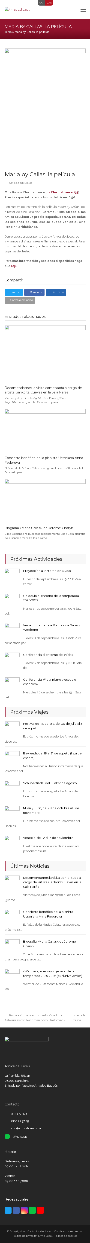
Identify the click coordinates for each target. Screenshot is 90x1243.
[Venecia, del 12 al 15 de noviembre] (12, 843)
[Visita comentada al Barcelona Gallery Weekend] (12, 630)
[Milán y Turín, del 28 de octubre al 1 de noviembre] (12, 813)
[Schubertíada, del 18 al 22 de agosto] (12, 788)
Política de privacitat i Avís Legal (32, 1235)
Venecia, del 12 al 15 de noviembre (48, 838)
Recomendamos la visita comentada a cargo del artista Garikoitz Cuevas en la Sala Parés (44, 390)
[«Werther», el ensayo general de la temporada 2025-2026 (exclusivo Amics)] (12, 976)
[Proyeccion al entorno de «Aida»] (12, 576)
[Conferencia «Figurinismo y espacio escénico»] (12, 684)
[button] (83, 9)
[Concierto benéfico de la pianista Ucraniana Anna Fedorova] (45, 430)
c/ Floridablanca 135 (62, 192)
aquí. (14, 266)
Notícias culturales (20, 182)
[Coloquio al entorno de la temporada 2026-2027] (12, 601)
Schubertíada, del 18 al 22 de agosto (50, 783)
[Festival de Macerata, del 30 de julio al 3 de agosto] (12, 729)
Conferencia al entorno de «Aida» (48, 655)
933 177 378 (19, 1113)
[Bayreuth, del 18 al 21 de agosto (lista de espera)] (12, 758)
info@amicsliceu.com (26, 1128)
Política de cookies (65, 1235)
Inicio (8, 32)
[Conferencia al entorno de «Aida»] (12, 659)
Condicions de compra (68, 1231)
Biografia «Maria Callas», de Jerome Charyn (39, 528)
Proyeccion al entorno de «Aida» (47, 571)
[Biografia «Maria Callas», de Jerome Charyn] (45, 500)
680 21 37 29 (20, 1121)
